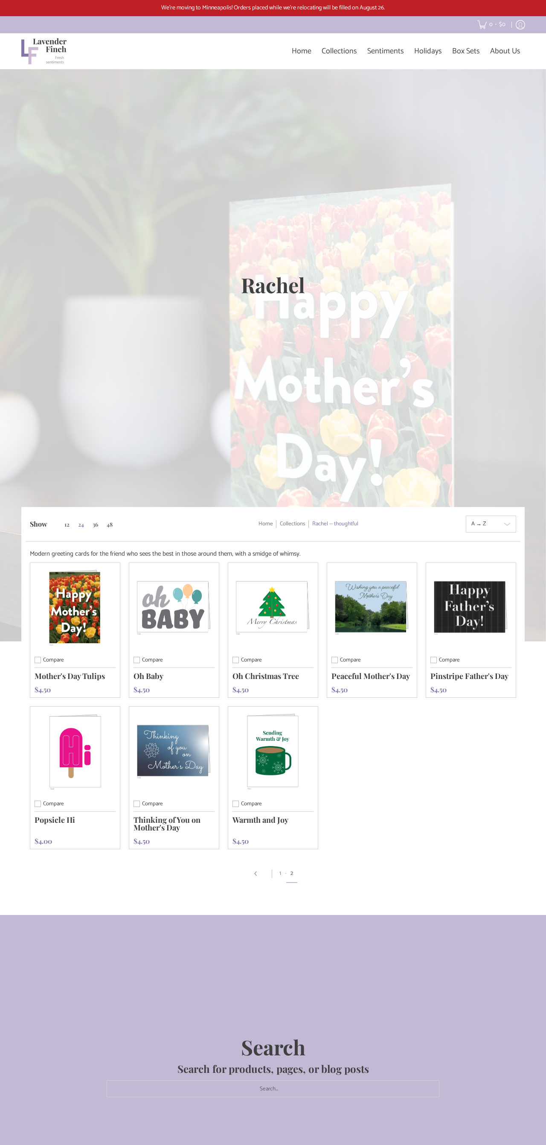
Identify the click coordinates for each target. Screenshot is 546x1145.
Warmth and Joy (260, 820)
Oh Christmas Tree (265, 676)
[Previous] (258, 873)
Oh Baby (148, 676)
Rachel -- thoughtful (335, 523)
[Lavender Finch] (44, 51)
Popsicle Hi (55, 820)
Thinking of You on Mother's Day (167, 824)
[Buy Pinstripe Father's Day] (470, 607)
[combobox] (273, 1088)
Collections (292, 523)
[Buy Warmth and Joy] (273, 751)
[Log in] (520, 24)
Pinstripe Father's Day (469, 676)
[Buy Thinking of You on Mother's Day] (174, 751)
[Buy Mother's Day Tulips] (75, 607)
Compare (53, 660)
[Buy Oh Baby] (174, 607)
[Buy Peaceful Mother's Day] (371, 607)
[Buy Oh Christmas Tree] (273, 607)
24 (81, 524)
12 (67, 524)
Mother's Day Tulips (70, 676)
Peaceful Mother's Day (370, 676)
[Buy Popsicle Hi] (75, 751)
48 (110, 524)
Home (265, 523)
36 (95, 524)
